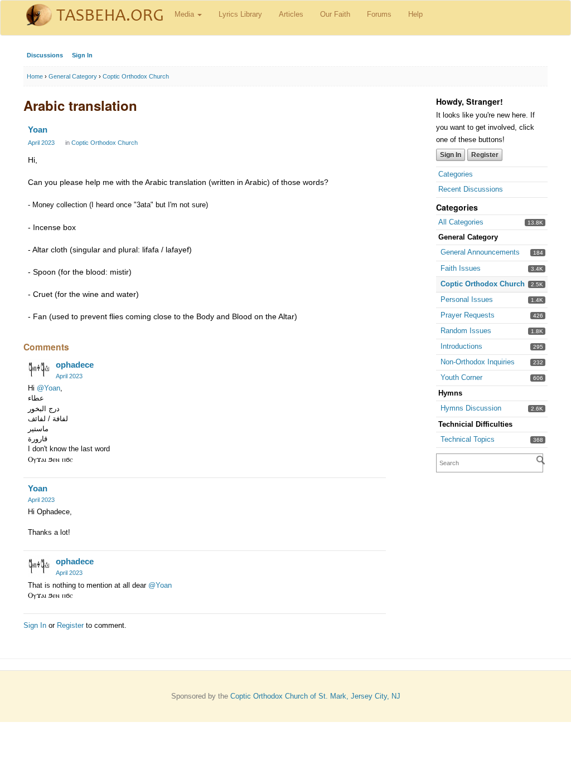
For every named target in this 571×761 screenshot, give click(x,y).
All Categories (460, 222)
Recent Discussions (470, 189)
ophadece (75, 364)
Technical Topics (468, 439)
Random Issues (466, 330)
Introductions (461, 346)
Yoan (37, 129)
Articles (291, 14)
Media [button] (185, 14)
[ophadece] (39, 370)
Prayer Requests (468, 315)
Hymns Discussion (471, 408)
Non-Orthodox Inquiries (478, 362)
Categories (455, 174)
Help (415, 14)
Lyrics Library (240, 14)
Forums (379, 14)
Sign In (82, 55)
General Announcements (480, 252)
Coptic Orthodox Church (483, 284)
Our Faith (335, 14)
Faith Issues (461, 268)
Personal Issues (467, 299)
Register (485, 155)
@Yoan (48, 388)
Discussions (45, 55)
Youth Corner (461, 377)
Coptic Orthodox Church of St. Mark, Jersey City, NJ (315, 696)
